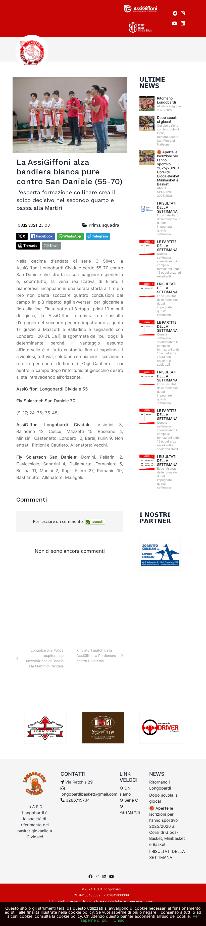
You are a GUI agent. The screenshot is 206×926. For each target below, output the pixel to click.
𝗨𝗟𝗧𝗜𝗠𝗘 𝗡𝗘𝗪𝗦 (152, 82)
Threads (30, 245)
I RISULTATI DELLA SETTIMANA (167, 207)
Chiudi (120, 920)
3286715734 (77, 800)
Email (54, 245)
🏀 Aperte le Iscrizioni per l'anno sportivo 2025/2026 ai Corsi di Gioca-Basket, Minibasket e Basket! (168, 168)
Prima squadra (103, 225)
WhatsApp (72, 236)
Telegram (100, 236)
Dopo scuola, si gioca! (168, 119)
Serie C (130, 800)
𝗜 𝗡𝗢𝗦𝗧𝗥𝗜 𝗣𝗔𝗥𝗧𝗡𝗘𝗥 (155, 518)
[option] (45, 727)
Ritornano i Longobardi (166, 100)
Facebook (44, 236)
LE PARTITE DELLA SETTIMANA (167, 245)
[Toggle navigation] (186, 49)
